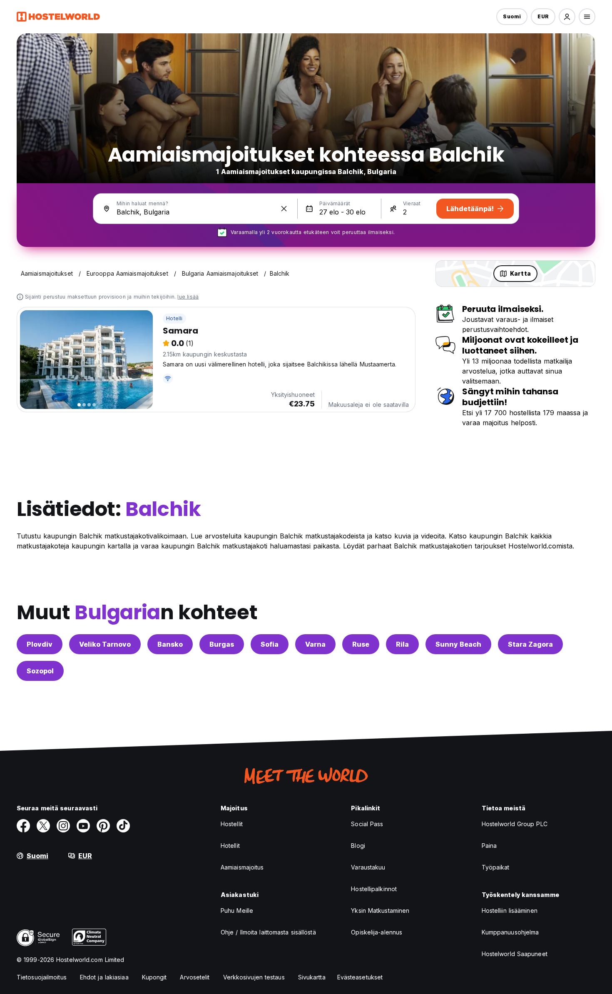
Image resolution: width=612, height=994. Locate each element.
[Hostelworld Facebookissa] (23, 825)
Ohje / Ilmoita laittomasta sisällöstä (268, 932)
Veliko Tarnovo (105, 644)
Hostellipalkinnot (374, 888)
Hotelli (174, 318)
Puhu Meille (237, 910)
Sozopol (40, 671)
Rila (402, 644)
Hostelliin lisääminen (509, 910)
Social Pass (367, 823)
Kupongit (154, 977)
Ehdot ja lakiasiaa (104, 977)
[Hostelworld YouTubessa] (83, 825)
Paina (489, 845)
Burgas (221, 644)
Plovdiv (39, 644)
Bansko (170, 644)
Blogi (358, 845)
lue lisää (188, 297)
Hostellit (232, 823)
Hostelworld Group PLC (514, 823)
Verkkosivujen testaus (254, 977)
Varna (315, 644)
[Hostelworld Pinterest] (103, 825)
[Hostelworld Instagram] (63, 825)
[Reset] (284, 209)
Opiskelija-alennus (376, 932)
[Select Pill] (567, 16)
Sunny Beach (458, 644)
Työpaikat (496, 867)
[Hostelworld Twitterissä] (43, 825)
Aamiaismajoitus (242, 867)
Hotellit (230, 845)
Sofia (270, 644)
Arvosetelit (194, 977)
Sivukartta (312, 977)
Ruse (360, 644)
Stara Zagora (530, 644)
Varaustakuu (368, 867)
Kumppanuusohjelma (510, 932)
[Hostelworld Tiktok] (123, 825)
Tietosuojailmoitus (42, 977)
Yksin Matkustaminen (380, 910)
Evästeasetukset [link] (360, 977)
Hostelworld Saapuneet (514, 953)
